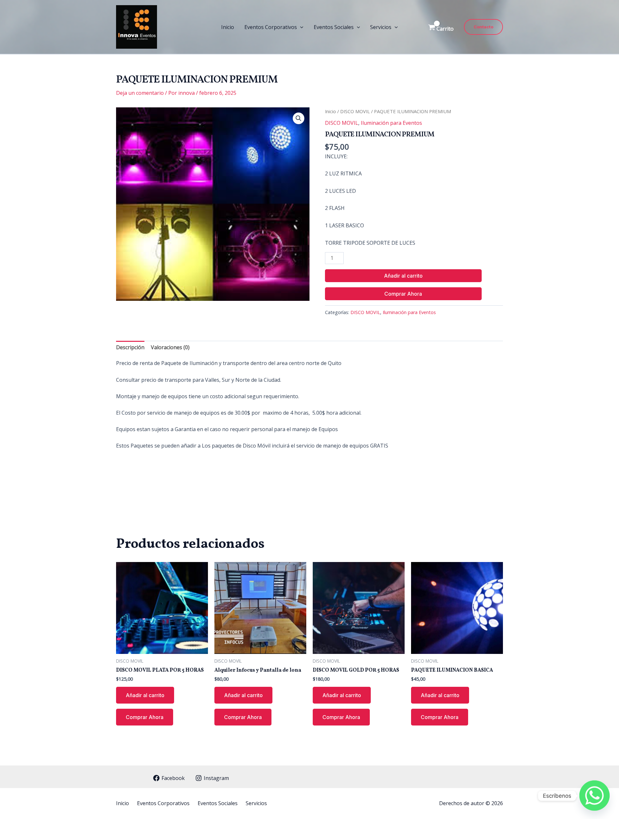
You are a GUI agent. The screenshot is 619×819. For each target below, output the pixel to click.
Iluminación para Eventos (391, 122)
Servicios (380, 27)
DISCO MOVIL (355, 111)
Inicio (227, 27)
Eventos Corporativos (270, 27)
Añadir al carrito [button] (145, 695)
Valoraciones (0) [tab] (170, 347)
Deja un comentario (140, 92)
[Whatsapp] (594, 796)
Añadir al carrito (403, 275)
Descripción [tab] (130, 347)
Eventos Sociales (334, 27)
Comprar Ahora (403, 294)
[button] (300, 27)
